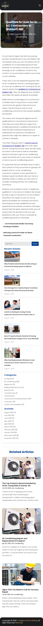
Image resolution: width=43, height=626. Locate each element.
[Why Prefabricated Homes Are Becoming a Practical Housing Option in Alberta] (12, 256)
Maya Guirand (15, 34)
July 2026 (7, 415)
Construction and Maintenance (15, 399)
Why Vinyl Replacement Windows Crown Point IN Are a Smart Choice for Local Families (19, 362)
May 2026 (7, 421)
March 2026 (8, 427)
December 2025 (10, 435)
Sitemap (19, 622)
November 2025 (10, 438)
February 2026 (9, 430)
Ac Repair (7, 379)
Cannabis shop (9, 393)
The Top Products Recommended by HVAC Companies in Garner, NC (19, 484)
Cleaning (7, 396)
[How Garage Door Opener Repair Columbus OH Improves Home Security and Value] (12, 280)
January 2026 (9, 432)
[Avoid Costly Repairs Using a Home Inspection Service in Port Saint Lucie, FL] (12, 304)
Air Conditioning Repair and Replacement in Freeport (14, 539)
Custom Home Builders (12, 404)
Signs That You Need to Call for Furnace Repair (20, 590)
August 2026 (8, 412)
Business (7, 390)
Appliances (8, 384)
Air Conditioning (10, 382)
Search (35, 244)
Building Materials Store (12, 387)
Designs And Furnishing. (27, 620)
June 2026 (8, 418)
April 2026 (7, 424)
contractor (8, 402)
